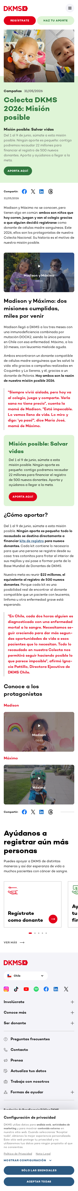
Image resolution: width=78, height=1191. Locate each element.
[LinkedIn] (56, 989)
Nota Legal (43, 1153)
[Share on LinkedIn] (41, 191)
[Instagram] (6, 989)
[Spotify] (36, 989)
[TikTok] (16, 989)
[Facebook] (46, 989)
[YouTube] (26, 989)
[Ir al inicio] (16, 8)
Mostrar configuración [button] (25, 1160)
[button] (70, 8)
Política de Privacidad (18, 1153)
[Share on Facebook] (24, 191)
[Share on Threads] (50, 191)
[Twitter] (66, 989)
